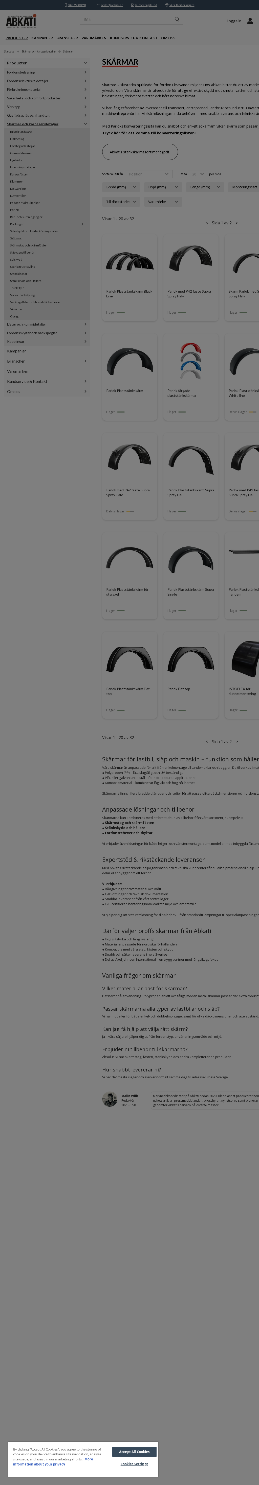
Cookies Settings (134, 1464)
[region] (83, 1459)
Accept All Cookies (134, 1452)
